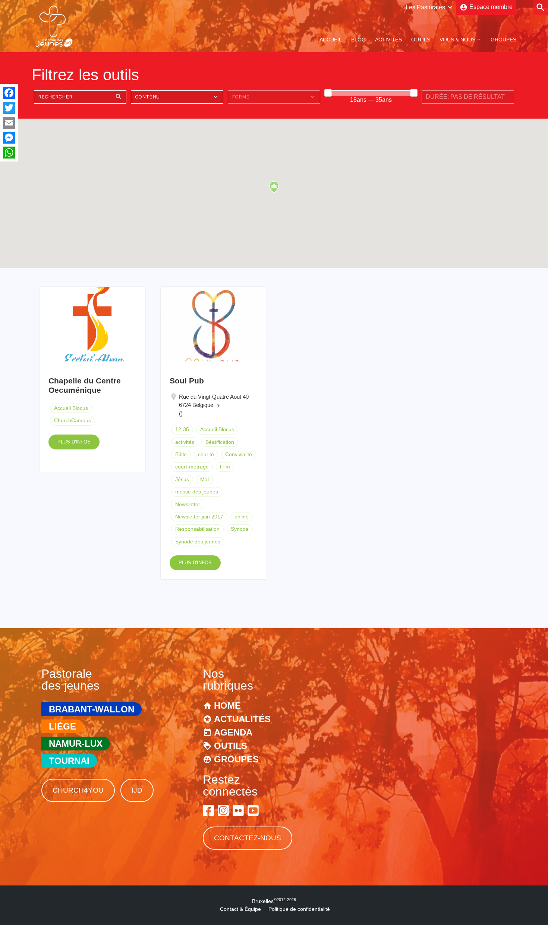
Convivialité (238, 454)
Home (227, 705)
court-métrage (192, 467)
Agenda (233, 732)
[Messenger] (8, 137)
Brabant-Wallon (91, 709)
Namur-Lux (76, 744)
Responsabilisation (197, 529)
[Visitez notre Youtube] (253, 810)
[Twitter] (8, 107)
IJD (137, 790)
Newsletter (187, 504)
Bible (181, 454)
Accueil (330, 40)
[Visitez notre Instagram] (223, 810)
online (241, 517)
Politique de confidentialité (299, 909)
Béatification (219, 442)
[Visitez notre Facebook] (208, 810)
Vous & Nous (457, 40)
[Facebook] (8, 92)
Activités (388, 40)
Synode (240, 529)
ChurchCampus (72, 420)
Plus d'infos (74, 442)
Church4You (78, 790)
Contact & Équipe (240, 909)
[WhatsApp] (8, 152)
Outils (420, 40)
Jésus (182, 479)
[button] (274, 187)
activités (184, 442)
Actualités (242, 719)
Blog (358, 40)
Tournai (69, 761)
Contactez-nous (247, 838)
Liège (62, 726)
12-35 (182, 429)
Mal (204, 479)
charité (206, 454)
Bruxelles (274, 901)
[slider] (328, 93)
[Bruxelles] (54, 46)
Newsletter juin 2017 (199, 517)
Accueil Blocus (71, 408)
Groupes (503, 40)
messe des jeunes (196, 492)
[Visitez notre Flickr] (238, 810)
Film (225, 467)
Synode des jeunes (197, 542)
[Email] (8, 122)
